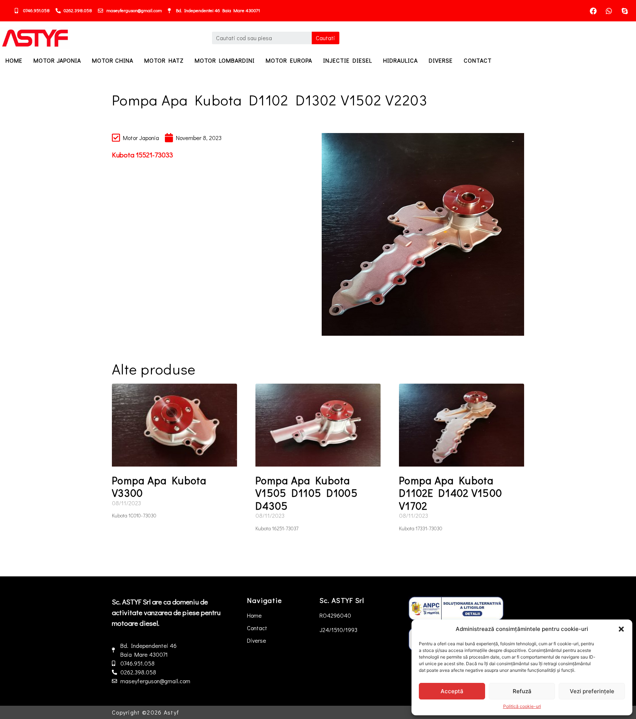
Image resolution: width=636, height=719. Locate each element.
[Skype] (625, 11)
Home (14, 60)
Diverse (441, 60)
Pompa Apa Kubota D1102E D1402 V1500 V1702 (450, 493)
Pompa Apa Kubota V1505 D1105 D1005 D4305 (306, 493)
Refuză (522, 691)
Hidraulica (400, 60)
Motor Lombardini (225, 60)
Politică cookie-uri (522, 706)
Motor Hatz (164, 60)
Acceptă (452, 691)
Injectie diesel (347, 60)
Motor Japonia (57, 60)
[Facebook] (593, 11)
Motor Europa (289, 60)
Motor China (112, 60)
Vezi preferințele (592, 691)
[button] (621, 629)
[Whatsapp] (609, 11)
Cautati (325, 38)
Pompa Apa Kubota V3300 (159, 486)
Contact (478, 60)
